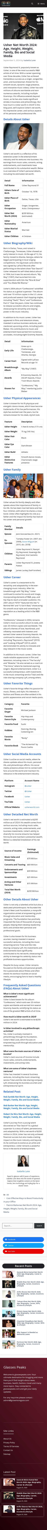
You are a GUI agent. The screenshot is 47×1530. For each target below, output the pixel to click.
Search (39, 1226)
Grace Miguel (28, 541)
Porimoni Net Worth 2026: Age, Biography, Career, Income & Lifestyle (29, 1344)
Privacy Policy (9, 1442)
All (8, 1194)
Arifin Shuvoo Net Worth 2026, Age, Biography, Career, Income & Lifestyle (30, 1294)
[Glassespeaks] (6, 3)
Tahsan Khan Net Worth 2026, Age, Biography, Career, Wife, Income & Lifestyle (29, 1303)
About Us (7, 1439)
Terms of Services (11, 1446)
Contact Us (8, 1450)
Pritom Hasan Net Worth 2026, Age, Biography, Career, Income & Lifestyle (30, 1313)
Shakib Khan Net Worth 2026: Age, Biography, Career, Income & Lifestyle (30, 1284)
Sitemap (6, 1454)
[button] (32, 3)
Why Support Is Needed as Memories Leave (27, 1333)
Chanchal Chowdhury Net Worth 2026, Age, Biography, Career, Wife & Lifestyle (30, 1323)
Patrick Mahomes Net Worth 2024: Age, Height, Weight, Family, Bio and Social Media (22, 1208)
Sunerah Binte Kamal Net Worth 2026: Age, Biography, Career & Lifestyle (30, 1274)
